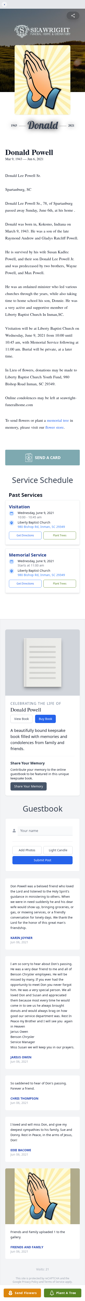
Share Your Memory (28, 786)
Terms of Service (54, 1282)
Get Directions (25, 535)
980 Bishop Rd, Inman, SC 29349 (41, 527)
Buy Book (45, 719)
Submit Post (42, 860)
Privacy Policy (30, 1282)
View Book (21, 719)
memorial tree (58, 420)
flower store (54, 427)
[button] (43, 1196)
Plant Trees (59, 535)
